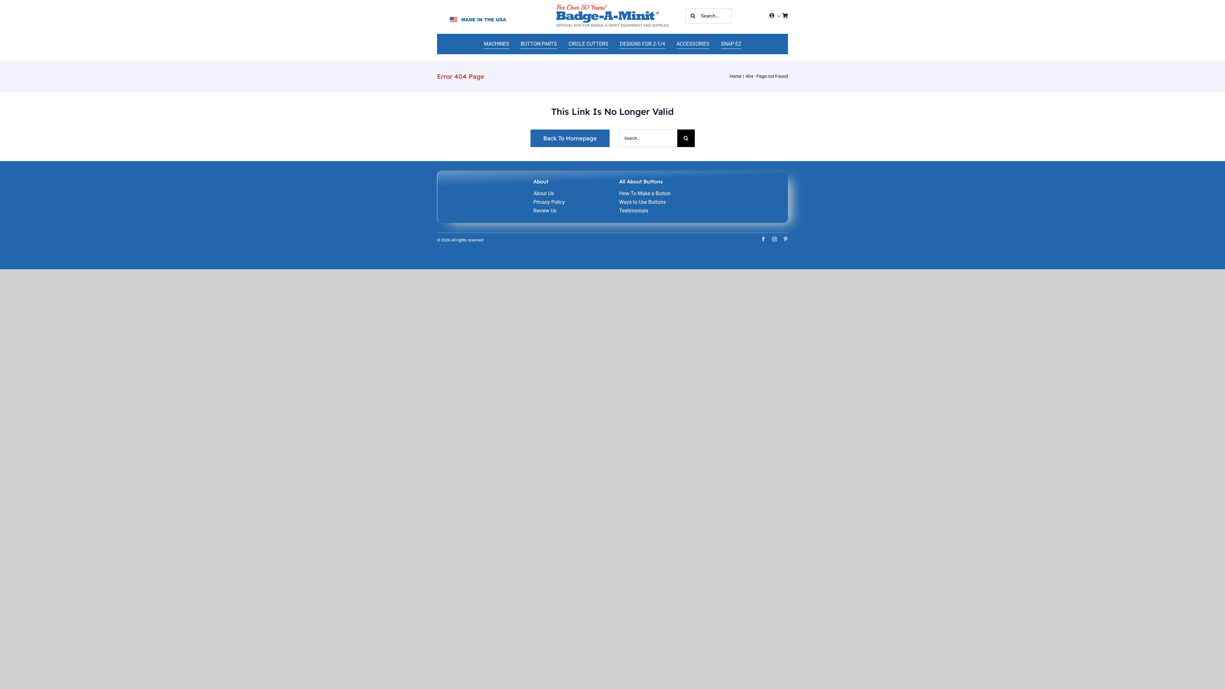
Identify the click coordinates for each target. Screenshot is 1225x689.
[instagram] (774, 239)
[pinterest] (785, 239)
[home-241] (612, 7)
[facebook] (763, 239)
